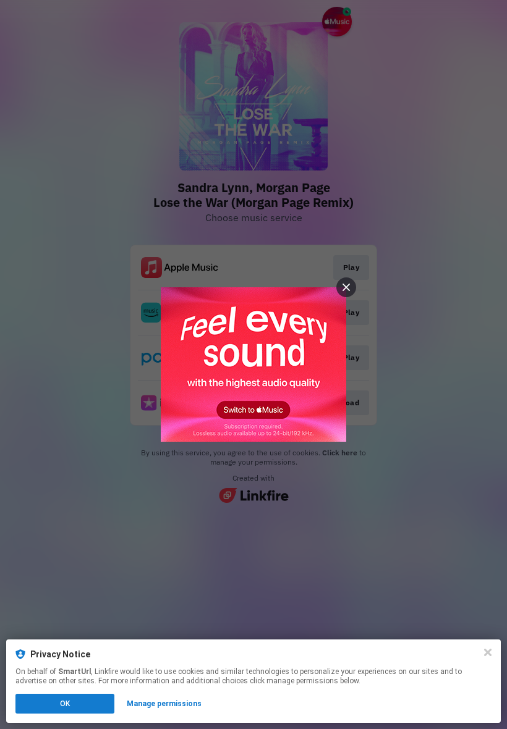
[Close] (488, 652)
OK (65, 703)
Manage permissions (164, 703)
